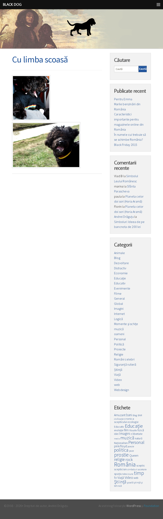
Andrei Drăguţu (124, 217)
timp (139, 473)
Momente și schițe (126, 324)
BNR (140, 415)
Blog (117, 258)
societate (142, 469)
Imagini (118, 309)
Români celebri (124, 359)
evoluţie (118, 430)
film (126, 430)
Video (118, 380)
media (117, 438)
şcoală (130, 482)
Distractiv (120, 268)
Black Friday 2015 (125, 145)
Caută (143, 69)
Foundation (151, 506)
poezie (131, 446)
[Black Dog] (81, 29)
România (125, 464)
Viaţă (117, 375)
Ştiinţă (118, 370)
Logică (118, 319)
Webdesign (121, 390)
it (131, 433)
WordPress (133, 506)
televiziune (127, 473)
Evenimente (122, 288)
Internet (119, 314)
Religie (118, 354)
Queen (134, 455)
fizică (141, 430)
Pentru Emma (123, 99)
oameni (119, 334)
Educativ (120, 283)
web (117, 385)
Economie (121, 273)
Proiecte (120, 349)
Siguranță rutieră (125, 364)
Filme (117, 293)
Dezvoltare (121, 263)
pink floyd (120, 446)
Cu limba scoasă (40, 59)
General (119, 298)
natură (138, 438)
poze (131, 450)
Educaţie (120, 278)
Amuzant (119, 415)
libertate (137, 434)
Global (118, 304)
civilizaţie (119, 418)
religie (119, 459)
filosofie (133, 430)
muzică (119, 329)
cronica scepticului (124, 420)
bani (129, 415)
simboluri (132, 469)
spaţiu (118, 474)
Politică (119, 344)
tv (115, 477)
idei (116, 434)
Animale (119, 253)
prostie (121, 455)
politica (121, 450)
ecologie (132, 422)
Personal (120, 339)
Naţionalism (121, 443)
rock (129, 459)
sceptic (140, 465)
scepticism (120, 469)
